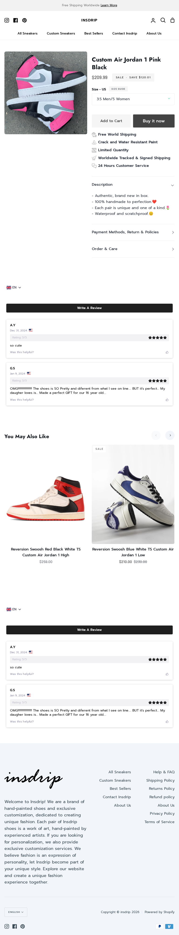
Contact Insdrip (117, 797)
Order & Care (104, 249)
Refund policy (162, 797)
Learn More (109, 5)
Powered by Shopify (160, 912)
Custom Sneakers (115, 780)
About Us (122, 805)
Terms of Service (160, 822)
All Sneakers (119, 772)
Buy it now (154, 121)
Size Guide (118, 88)
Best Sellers (120, 788)
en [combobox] (14, 287)
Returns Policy (162, 788)
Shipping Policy (160, 780)
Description (102, 184)
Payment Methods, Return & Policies (125, 232)
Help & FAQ (164, 772)
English (14, 912)
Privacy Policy (162, 813)
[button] (89, 308)
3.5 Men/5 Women (113, 99)
